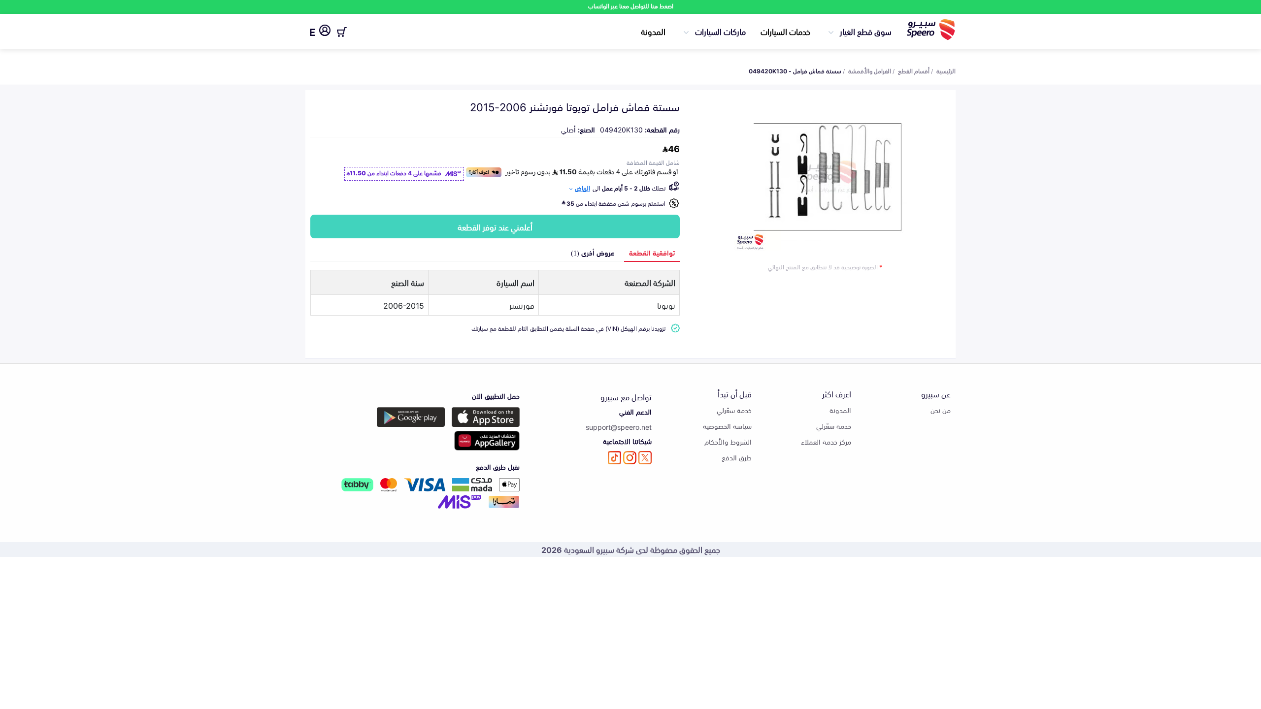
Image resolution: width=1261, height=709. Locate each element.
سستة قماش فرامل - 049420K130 (795, 70)
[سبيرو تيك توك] (614, 457)
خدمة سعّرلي (833, 425)
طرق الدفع (737, 457)
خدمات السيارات (785, 31)
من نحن (940, 410)
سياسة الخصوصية (727, 425)
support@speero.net (619, 426)
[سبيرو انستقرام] (629, 457)
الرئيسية (946, 70)
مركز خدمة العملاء (826, 441)
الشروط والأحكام (728, 441)
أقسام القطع (913, 70)
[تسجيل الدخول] (325, 32)
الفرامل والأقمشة (869, 70)
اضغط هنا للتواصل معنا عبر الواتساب (630, 5)
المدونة (653, 31)
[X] (645, 457)
